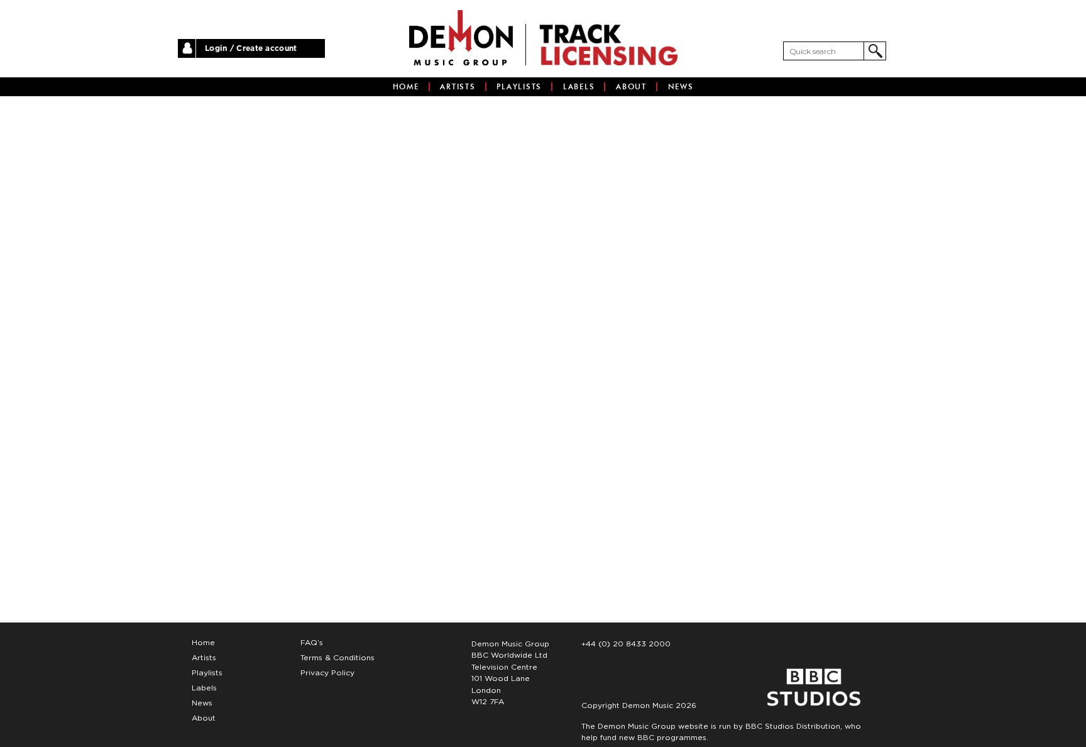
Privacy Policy (327, 673)
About (631, 86)
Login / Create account (251, 48)
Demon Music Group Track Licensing (461, 37)
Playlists (519, 86)
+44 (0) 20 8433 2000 (626, 644)
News (681, 86)
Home (406, 86)
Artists (457, 86)
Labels (579, 86)
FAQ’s (311, 642)
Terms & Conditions (337, 657)
